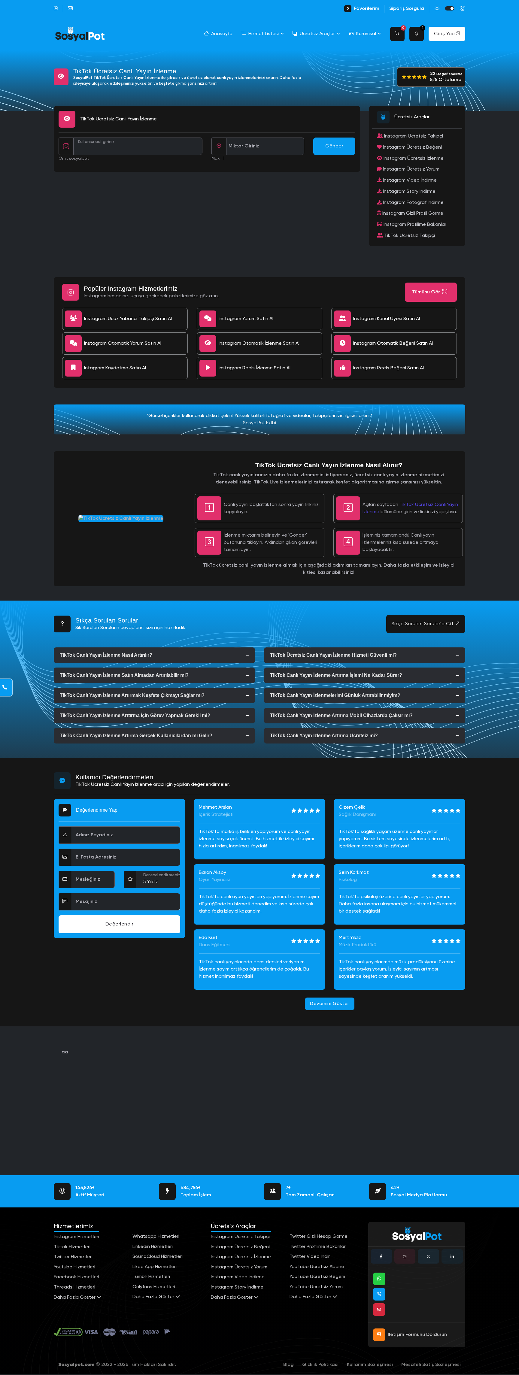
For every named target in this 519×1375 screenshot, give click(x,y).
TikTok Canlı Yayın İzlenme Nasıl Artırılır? (106, 655)
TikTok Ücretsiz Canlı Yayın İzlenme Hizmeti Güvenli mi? (333, 655)
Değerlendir (119, 924)
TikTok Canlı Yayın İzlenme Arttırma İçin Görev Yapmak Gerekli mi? (135, 715)
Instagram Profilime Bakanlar (414, 224)
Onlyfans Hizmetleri (153, 1287)
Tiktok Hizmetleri (72, 1247)
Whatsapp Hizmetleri (155, 1236)
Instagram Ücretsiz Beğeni (412, 147)
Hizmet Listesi (263, 34)
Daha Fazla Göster (75, 1297)
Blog (288, 1364)
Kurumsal (366, 34)
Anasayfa (221, 34)
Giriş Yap (444, 34)
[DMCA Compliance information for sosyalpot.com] (69, 1332)
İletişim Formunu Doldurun (417, 1334)
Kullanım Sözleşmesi (370, 1364)
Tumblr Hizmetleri (151, 1276)
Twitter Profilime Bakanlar (318, 1246)
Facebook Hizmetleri (76, 1277)
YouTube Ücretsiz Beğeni (317, 1276)
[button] (397, 34)
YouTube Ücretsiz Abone (317, 1266)
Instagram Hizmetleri (76, 1236)
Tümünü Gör (426, 292)
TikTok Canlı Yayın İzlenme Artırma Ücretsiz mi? (324, 735)
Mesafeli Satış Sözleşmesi (431, 1364)
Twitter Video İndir (310, 1256)
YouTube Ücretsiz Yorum (316, 1287)
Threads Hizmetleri (74, 1287)
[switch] (449, 8)
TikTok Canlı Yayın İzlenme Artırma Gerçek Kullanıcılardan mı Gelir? (136, 735)
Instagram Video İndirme (409, 180)
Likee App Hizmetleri (154, 1266)
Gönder (334, 146)
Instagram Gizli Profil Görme (412, 213)
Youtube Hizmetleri (74, 1267)
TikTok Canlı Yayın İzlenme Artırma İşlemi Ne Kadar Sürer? (336, 675)
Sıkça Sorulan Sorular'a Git (423, 624)
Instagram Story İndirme (409, 191)
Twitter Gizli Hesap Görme (319, 1236)
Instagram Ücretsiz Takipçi (413, 136)
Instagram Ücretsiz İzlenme (413, 158)
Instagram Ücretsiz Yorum (410, 169)
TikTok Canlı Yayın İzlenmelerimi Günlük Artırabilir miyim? (335, 695)
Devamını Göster (329, 1003)
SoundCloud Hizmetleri (157, 1256)
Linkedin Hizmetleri (152, 1246)
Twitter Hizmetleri (73, 1257)
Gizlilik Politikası (320, 1364)
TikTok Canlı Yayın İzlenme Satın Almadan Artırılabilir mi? (124, 675)
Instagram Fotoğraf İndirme (413, 202)
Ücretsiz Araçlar (317, 34)
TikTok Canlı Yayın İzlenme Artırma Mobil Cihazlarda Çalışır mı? (341, 715)
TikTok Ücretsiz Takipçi (409, 235)
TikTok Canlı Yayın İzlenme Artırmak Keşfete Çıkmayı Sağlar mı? (132, 695)
